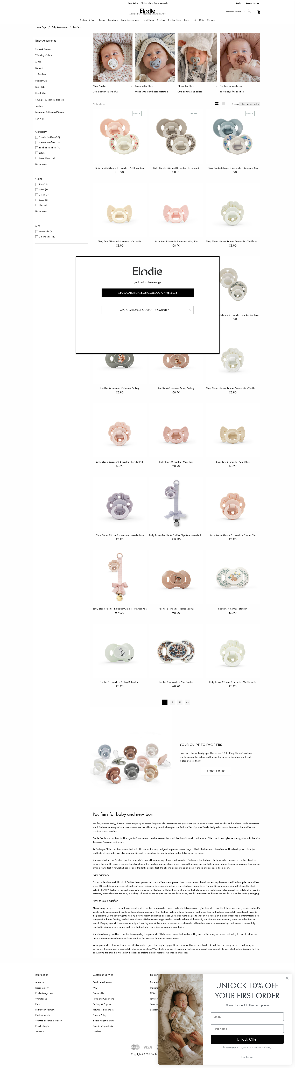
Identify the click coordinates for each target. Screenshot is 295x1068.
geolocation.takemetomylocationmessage (147, 292)
